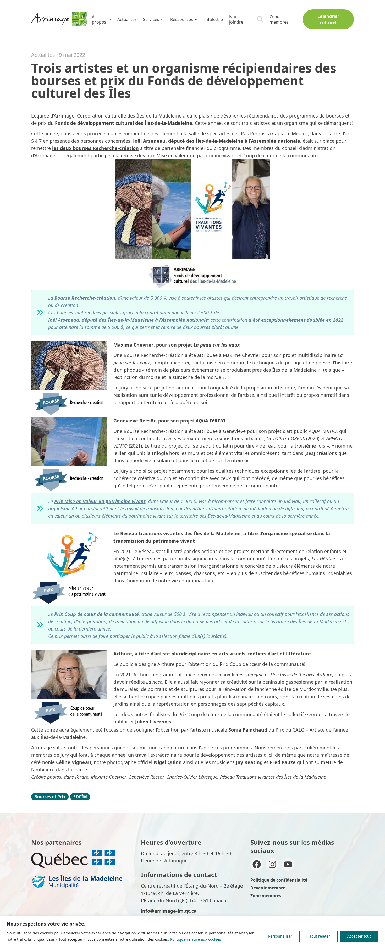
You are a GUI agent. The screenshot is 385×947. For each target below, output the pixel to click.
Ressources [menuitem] (181, 19)
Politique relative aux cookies (195, 939)
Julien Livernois (153, 721)
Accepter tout (359, 936)
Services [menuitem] (151, 19)
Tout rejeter (320, 936)
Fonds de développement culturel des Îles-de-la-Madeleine (123, 123)
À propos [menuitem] (99, 19)
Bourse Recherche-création (84, 298)
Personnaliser (280, 936)
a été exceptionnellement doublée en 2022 (296, 320)
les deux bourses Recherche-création (95, 148)
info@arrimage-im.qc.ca (169, 911)
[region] (192, 931)
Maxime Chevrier (133, 345)
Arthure (122, 653)
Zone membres (279, 19)
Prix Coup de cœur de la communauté (96, 614)
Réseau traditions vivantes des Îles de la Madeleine (180, 533)
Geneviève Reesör (134, 420)
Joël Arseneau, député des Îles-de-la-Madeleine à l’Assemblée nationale (216, 141)
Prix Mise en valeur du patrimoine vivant (99, 501)
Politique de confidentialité (278, 880)
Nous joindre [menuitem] (236, 19)
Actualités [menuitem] (127, 19)
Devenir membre (267, 888)
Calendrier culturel (328, 19)
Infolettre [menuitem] (213, 19)
